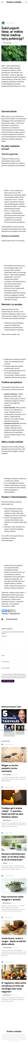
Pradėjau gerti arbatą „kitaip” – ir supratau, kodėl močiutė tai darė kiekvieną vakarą (12, 812)
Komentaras (4, 636)
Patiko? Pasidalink (11, 613)
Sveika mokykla (14, 2)
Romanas (5, 863)
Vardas (3, 655)
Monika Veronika (7, 820)
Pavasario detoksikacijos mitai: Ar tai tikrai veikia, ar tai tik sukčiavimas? (13, 857)
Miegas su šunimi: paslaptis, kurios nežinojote (10, 768)
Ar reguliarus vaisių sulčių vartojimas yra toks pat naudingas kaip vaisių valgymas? (13, 987)
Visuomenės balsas (7, 43)
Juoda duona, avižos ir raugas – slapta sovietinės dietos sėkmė (13, 941)
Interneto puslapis (5, 668)
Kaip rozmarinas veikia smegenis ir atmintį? (12, 898)
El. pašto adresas (5, 661)
